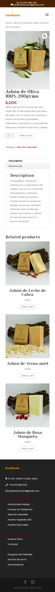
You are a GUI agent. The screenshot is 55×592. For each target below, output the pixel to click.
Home (9, 23)
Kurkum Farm (15, 539)
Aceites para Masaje (19, 504)
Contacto (13, 544)
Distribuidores (16, 564)
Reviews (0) (15, 166)
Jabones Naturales (22, 23)
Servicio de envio (17, 559)
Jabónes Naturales (18, 514)
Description (15, 160)
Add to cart (26, 135)
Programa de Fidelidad (20, 554)
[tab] (27, 161)
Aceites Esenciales (18, 524)
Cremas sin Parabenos (20, 509)
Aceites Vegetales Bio (20, 519)
